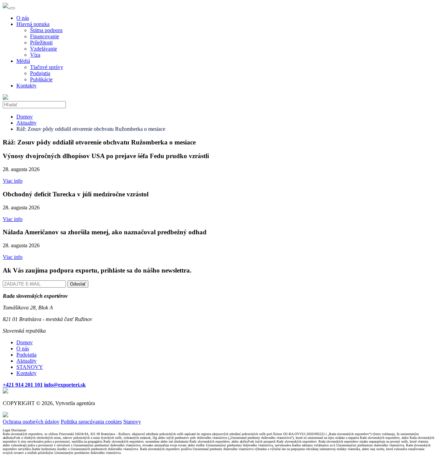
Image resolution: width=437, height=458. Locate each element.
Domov (24, 117)
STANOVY (29, 367)
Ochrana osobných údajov (31, 422)
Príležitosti (41, 42)
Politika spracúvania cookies (91, 422)
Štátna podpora (46, 30)
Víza (35, 55)
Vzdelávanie (43, 49)
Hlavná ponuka (33, 24)
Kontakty (26, 85)
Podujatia (40, 73)
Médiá (23, 61)
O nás (22, 18)
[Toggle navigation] (12, 8)
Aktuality (26, 123)
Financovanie (44, 36)
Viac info (13, 181)
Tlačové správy (46, 67)
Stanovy (132, 422)
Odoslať (78, 284)
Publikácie (41, 79)
